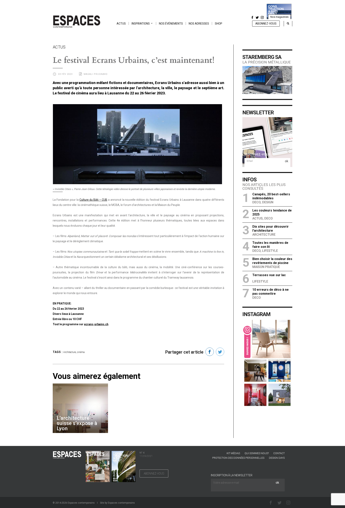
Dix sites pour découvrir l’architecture (270, 228)
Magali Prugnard (96, 74)
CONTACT (279, 453)
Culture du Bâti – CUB (93, 199)
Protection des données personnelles (238, 457)
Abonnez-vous (266, 23)
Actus (121, 23)
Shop (218, 23)
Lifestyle (270, 251)
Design (267, 202)
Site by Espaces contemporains (117, 502)
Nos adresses (199, 23)
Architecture (69, 352)
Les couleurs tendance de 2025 (272, 212)
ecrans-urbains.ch (96, 324)
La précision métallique (266, 62)
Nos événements (171, 23)
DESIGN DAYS (277, 457)
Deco (256, 202)
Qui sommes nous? (257, 453)
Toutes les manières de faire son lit (270, 245)
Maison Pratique (266, 267)
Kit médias (233, 453)
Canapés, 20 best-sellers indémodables (271, 196)
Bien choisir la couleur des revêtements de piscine (272, 261)
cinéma (81, 352)
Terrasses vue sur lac (269, 275)
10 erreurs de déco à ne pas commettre (270, 292)
